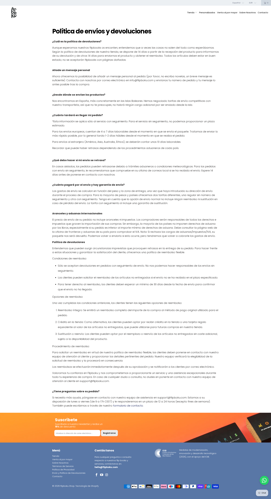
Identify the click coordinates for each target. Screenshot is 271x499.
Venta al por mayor (227, 12)
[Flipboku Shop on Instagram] (107, 475)
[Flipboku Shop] (14, 12)
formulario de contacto (128, 405)
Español (237, 3)
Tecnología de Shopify (87, 485)
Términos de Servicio (63, 466)
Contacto (263, 12)
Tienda (191, 12)
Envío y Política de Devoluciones (68, 472)
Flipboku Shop (67, 485)
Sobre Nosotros (247, 12)
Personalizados (207, 12)
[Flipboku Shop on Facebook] (97, 475)
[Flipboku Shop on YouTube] (102, 475)
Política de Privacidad (63, 469)
